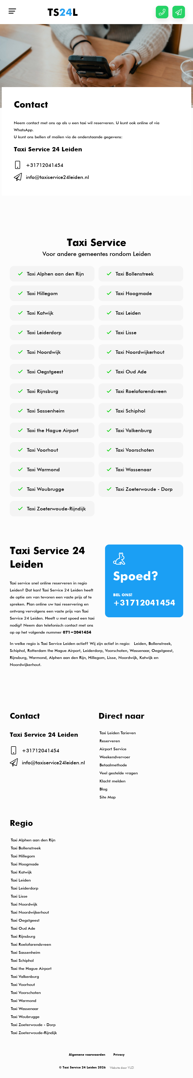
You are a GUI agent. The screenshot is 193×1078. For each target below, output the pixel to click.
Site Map (108, 797)
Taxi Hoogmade (25, 864)
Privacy (118, 1054)
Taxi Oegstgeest (25, 920)
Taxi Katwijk (21, 872)
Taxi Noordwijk (24, 904)
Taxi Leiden (21, 880)
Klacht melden (112, 781)
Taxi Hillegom (23, 856)
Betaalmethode (113, 765)
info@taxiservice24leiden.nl (57, 177)
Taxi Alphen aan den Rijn (33, 840)
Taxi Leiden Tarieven (118, 732)
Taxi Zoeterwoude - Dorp (33, 1024)
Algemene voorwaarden (87, 1054)
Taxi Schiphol (22, 960)
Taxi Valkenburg (25, 976)
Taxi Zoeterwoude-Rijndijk (34, 1032)
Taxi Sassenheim (25, 952)
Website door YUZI (122, 1067)
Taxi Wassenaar (24, 1008)
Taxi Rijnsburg (23, 936)
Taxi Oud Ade (23, 928)
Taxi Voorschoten (26, 992)
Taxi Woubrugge (25, 1016)
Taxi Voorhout (23, 984)
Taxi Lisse (19, 896)
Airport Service (113, 749)
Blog (103, 789)
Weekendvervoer (115, 757)
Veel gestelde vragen (119, 773)
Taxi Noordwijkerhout (30, 912)
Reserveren (110, 740)
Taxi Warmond (23, 1000)
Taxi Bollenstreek (26, 848)
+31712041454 (144, 603)
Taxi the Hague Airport (32, 968)
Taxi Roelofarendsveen (31, 944)
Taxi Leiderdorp (24, 888)
